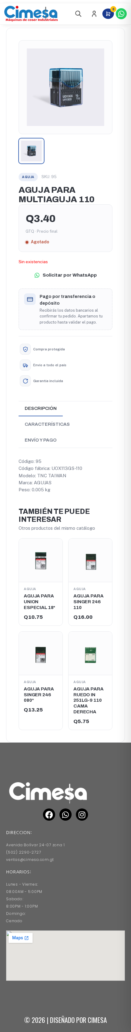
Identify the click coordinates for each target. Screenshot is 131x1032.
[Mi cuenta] (94, 13)
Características (47, 424)
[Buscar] (78, 13)
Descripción (41, 408)
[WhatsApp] (121, 13)
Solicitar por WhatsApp (70, 275)
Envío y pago (41, 440)
